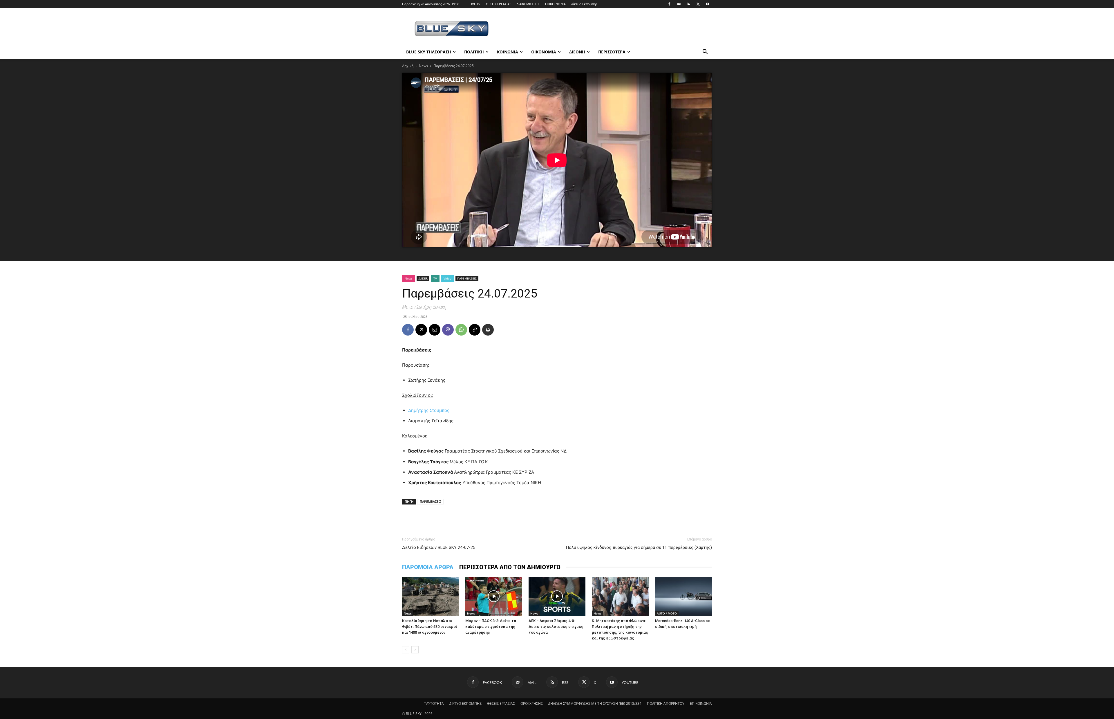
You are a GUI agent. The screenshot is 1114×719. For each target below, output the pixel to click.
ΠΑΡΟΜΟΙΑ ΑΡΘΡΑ (427, 567)
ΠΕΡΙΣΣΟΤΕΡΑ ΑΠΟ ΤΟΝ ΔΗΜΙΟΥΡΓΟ (509, 567)
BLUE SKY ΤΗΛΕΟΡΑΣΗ (428, 52)
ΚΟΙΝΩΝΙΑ (507, 52)
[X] (698, 4)
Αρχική (407, 65)
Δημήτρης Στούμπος (428, 410)
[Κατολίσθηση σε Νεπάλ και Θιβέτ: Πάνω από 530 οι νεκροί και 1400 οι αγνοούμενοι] (430, 596)
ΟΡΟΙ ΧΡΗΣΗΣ (531, 703)
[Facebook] (669, 4)
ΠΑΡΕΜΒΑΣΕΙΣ (467, 278)
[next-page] (415, 649)
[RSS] (688, 4)
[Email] (434, 330)
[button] (705, 52)
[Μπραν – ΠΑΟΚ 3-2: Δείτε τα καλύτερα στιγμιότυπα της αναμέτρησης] (493, 596)
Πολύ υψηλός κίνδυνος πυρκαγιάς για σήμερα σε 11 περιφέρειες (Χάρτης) (639, 547)
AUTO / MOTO (667, 613)
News (423, 65)
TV (435, 278)
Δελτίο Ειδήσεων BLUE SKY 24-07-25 (438, 547)
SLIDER (423, 278)
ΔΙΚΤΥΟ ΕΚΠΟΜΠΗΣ (465, 703)
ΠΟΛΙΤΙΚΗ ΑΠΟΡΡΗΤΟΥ (665, 703)
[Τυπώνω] (488, 330)
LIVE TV (474, 4)
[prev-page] (405, 649)
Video (447, 278)
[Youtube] (707, 4)
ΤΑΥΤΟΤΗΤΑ (434, 703)
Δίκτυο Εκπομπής (584, 4)
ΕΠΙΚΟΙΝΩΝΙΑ (555, 4)
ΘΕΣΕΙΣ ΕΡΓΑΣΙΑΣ (498, 4)
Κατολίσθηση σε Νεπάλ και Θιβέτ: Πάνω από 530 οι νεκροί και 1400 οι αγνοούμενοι (429, 627)
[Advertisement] (606, 29)
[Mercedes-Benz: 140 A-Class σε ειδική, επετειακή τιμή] (683, 596)
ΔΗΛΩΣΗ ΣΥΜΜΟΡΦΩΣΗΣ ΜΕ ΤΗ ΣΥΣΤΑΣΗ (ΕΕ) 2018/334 (594, 703)
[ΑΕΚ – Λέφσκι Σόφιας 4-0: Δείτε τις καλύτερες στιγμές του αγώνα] (557, 596)
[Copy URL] (474, 330)
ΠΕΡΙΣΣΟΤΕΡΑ (611, 52)
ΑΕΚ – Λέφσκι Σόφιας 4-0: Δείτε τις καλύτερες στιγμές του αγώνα (556, 627)
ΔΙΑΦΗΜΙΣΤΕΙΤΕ (528, 4)
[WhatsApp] (461, 330)
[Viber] (448, 330)
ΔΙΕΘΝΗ (577, 52)
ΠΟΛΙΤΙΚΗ (474, 52)
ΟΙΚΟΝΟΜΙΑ (543, 52)
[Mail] (678, 4)
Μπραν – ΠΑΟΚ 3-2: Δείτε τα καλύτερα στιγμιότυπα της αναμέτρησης (490, 627)
